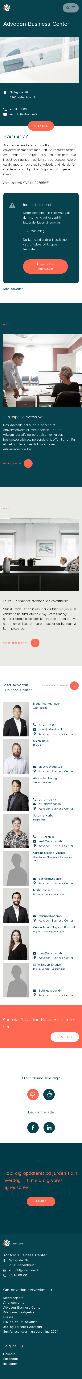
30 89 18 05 (47, 837)
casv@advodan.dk (50, 878)
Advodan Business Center (56, 734)
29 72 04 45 (47, 799)
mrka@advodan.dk (51, 729)
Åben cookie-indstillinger (45, 266)
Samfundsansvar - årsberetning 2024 (30, 1332)
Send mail (41, 126)
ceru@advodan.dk (50, 953)
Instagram (10, 1364)
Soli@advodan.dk (50, 990)
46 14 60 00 (18, 109)
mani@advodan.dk (50, 916)
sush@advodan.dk (50, 841)
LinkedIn (9, 1354)
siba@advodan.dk (50, 766)
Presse (8, 1317)
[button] (73, 7)
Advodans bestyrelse (19, 1312)
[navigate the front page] (13, 1243)
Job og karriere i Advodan (22, 1327)
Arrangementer (14, 1303)
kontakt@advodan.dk (23, 114)
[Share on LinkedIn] (49, 1127)
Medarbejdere (13, 1298)
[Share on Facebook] (33, 1127)
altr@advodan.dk (50, 804)
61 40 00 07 (47, 725)
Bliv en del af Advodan (20, 1322)
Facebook (10, 1359)
